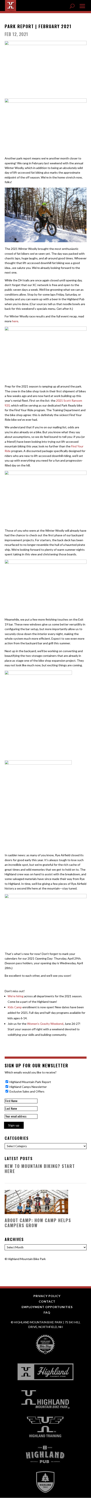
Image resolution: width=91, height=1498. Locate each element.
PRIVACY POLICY (47, 1296)
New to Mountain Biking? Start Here (40, 1168)
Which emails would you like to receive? (31, 1072)
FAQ (47, 1312)
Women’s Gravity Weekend (45, 1023)
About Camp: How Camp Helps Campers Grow (38, 1222)
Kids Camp (15, 1007)
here (15, 321)
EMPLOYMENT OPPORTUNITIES (47, 1307)
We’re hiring (15, 996)
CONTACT (47, 1301)
